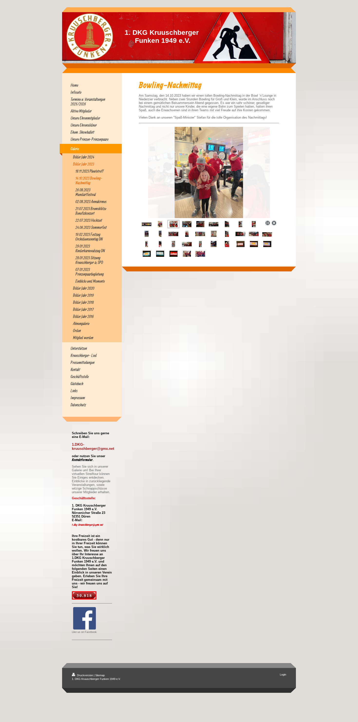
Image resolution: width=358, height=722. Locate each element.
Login (283, 674)
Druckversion (85, 675)
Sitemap (100, 675)
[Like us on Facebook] (84, 618)
